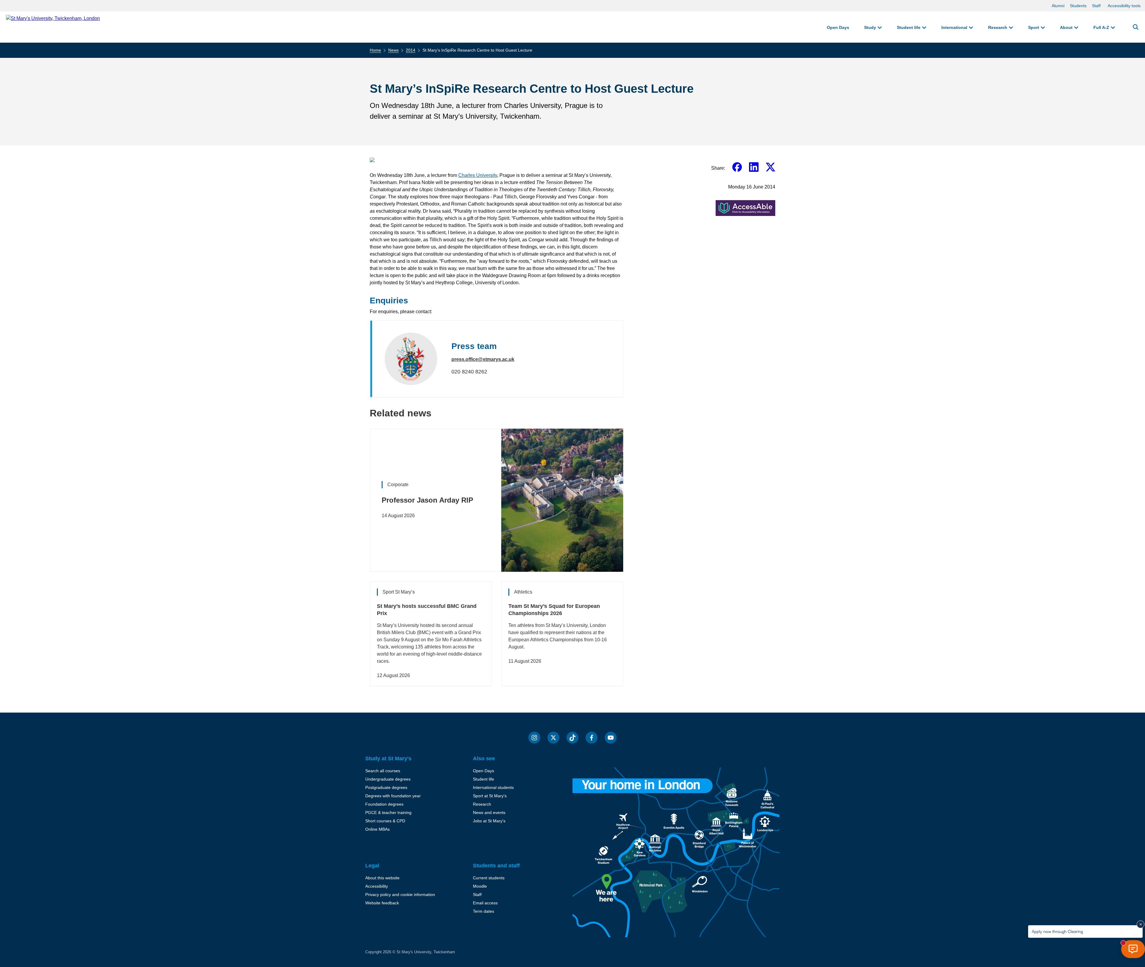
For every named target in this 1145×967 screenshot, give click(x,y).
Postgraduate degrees (386, 787)
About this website (382, 877)
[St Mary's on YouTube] (611, 738)
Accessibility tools (1124, 5)
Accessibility (376, 886)
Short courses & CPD (385, 820)
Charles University (477, 175)
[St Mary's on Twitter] (553, 738)
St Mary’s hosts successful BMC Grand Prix (426, 609)
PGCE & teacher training (388, 812)
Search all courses (382, 770)
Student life (908, 27)
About (1066, 27)
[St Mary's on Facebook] (592, 738)
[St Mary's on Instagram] (534, 738)
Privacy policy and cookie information (400, 894)
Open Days (838, 27)
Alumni (1058, 5)
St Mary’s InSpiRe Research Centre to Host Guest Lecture (477, 50)
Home (375, 50)
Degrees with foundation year (393, 795)
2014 (410, 50)
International (954, 27)
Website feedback (382, 902)
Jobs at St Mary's (489, 820)
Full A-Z (1101, 27)
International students (493, 787)
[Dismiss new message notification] (1140, 924)
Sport (1033, 27)
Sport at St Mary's (490, 795)
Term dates (483, 911)
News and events (489, 812)
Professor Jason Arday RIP (427, 500)
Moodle (480, 886)
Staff (1096, 5)
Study (870, 27)
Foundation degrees (384, 804)
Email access (485, 902)
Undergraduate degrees (388, 779)
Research (997, 27)
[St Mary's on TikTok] (572, 738)
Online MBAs (377, 829)
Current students (489, 877)
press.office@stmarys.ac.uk (482, 359)
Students (1078, 5)
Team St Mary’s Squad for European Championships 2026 (554, 609)
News (393, 50)
